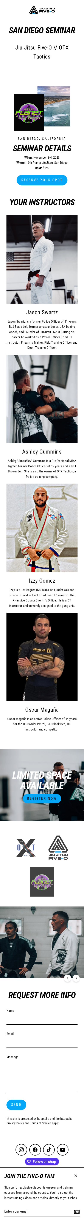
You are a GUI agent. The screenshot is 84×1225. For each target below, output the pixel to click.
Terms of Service (40, 1123)
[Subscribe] (77, 1211)
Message (12, 1057)
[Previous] (67, 978)
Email (10, 1034)
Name (10, 1011)
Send (16, 1105)
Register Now (42, 799)
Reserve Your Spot (42, 180)
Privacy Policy (15, 1123)
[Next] (76, 978)
